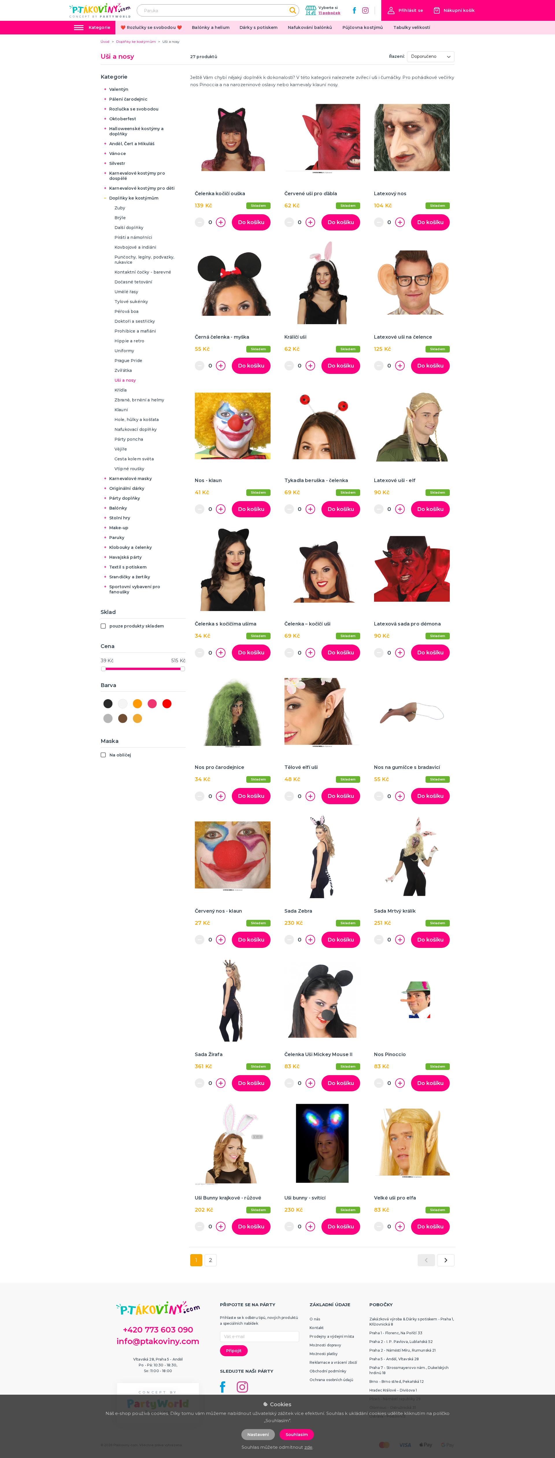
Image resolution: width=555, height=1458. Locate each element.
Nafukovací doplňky (135, 429)
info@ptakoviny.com (157, 1341)
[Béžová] (137, 718)
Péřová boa (126, 311)
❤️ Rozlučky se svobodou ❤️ (151, 27)
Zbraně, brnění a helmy (139, 400)
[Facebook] (354, 10)
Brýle (120, 217)
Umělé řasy (126, 291)
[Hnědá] (122, 718)
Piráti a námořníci (133, 237)
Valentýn (118, 89)
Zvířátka (123, 370)
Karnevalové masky (130, 478)
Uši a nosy (125, 380)
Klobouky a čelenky (130, 547)
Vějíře (120, 449)
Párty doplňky (124, 498)
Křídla (120, 390)
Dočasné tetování (133, 282)
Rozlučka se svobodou (133, 109)
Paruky (116, 537)
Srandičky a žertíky (129, 576)
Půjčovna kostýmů (363, 27)
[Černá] (108, 703)
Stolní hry (119, 518)
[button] (405, 10)
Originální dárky (127, 488)
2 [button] (210, 1260)
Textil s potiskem (128, 567)
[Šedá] (108, 718)
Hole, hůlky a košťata (136, 419)
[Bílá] (122, 703)
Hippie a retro (129, 341)
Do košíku (251, 222)
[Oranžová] (137, 703)
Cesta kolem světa (134, 459)
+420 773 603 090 (158, 1330)
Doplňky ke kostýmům (133, 198)
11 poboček (329, 13)
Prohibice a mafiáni (135, 331)
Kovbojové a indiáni (135, 247)
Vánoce (117, 153)
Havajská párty (125, 557)
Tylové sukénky (131, 301)
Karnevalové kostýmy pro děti (142, 188)
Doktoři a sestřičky (134, 321)
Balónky (118, 508)
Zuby (119, 208)
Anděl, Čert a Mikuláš (131, 143)
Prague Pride (128, 360)
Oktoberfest (122, 118)
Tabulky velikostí (411, 27)
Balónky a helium (211, 27)
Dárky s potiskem (259, 27)
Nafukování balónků (310, 27)
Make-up (118, 527)
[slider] (103, 669)
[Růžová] (152, 703)
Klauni (121, 409)
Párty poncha (128, 439)
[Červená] (167, 703)
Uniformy (124, 350)
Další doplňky (128, 227)
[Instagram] (365, 10)
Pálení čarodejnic (128, 99)
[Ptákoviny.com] (99, 10)
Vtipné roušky (129, 468)
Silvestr (117, 163)
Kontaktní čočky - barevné (142, 272)
